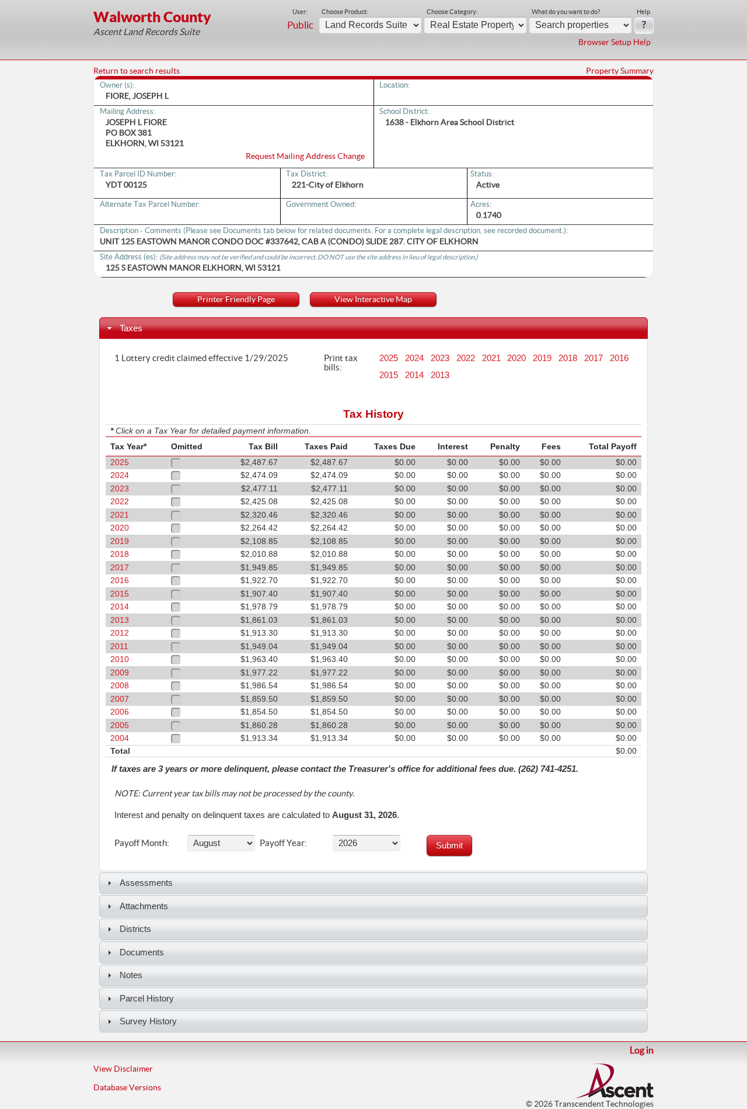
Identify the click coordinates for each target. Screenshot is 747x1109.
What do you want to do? (566, 11)
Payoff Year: (283, 842)
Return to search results (136, 70)
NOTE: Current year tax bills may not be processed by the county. (234, 793)
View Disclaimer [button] (123, 1068)
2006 (119, 712)
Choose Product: (345, 11)
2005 (119, 725)
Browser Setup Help (614, 42)
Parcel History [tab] (147, 998)
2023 (440, 358)
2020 (516, 358)
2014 (414, 375)
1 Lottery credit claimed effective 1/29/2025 (201, 357)
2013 (440, 375)
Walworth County (152, 16)
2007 (119, 699)
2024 (414, 358)
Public (300, 25)
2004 (119, 738)
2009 (119, 672)
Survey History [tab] (148, 1021)
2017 (593, 358)
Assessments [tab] (146, 883)
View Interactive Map (373, 299)
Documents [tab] (142, 952)
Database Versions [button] (127, 1087)
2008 (119, 685)
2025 (388, 358)
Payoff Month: (141, 842)
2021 (491, 358)
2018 (567, 358)
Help (643, 11)
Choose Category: (452, 11)
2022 (465, 358)
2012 (119, 633)
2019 (542, 358)
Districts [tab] (135, 929)
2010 (119, 659)
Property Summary (620, 70)
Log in (642, 1050)
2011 (119, 646)
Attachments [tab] (144, 906)
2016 (619, 358)
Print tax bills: (341, 362)
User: (300, 11)
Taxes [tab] (131, 328)
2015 (388, 375)
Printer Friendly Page (236, 299)
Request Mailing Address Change (305, 156)
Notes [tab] (131, 975)
